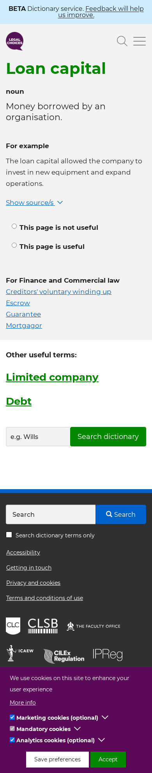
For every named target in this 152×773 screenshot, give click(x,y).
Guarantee (23, 314)
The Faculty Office (97, 627)
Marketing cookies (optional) (57, 717)
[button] (105, 718)
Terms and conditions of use (44, 598)
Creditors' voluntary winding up (58, 292)
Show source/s (30, 202)
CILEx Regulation (66, 654)
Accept (108, 759)
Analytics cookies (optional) (55, 740)
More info (23, 702)
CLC (14, 627)
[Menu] (136, 42)
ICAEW (22, 654)
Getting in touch (28, 567)
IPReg (110, 654)
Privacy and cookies (33, 582)
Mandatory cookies (43, 729)
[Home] (14, 41)
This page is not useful (58, 227)
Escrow (18, 303)
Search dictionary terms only (55, 535)
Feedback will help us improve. (101, 12)
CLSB (44, 627)
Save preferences (57, 759)
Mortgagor (24, 325)
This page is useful (52, 246)
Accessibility (23, 552)
